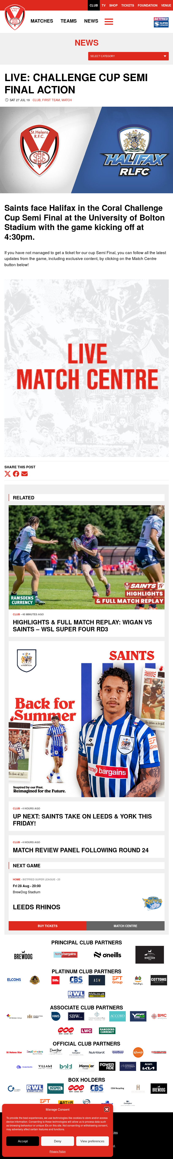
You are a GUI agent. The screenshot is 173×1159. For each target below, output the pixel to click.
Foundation (147, 5)
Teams (69, 20)
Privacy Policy (58, 1151)
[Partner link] (23, 955)
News (91, 20)
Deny (57, 1141)
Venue (166, 5)
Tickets (127, 5)
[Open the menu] (109, 22)
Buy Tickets (47, 926)
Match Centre (125, 926)
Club (94, 5)
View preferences (92, 1141)
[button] (107, 1109)
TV (103, 5)
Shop (113, 5)
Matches (42, 20)
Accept (23, 1141)
